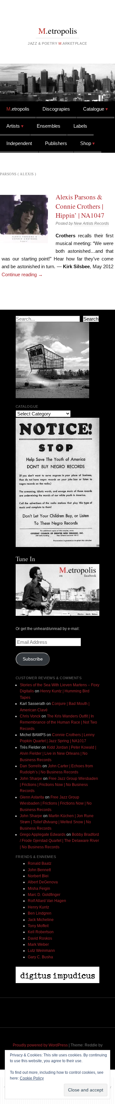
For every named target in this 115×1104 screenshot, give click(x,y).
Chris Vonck (30, 716)
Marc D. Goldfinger (44, 894)
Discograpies (56, 109)
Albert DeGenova (43, 882)
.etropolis (57, 30)
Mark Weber (38, 944)
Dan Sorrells (31, 766)
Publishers (56, 143)
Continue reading (22, 274)
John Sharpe (31, 778)
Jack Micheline (41, 919)
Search (90, 319)
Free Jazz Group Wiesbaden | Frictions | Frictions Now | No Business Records (59, 784)
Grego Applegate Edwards (42, 834)
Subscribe (33, 659)
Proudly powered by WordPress (40, 1045)
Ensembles (48, 126)
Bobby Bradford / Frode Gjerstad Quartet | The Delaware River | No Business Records (59, 840)
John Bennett (39, 870)
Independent (19, 143)
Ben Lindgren (39, 913)
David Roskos (40, 938)
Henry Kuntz (38, 907)
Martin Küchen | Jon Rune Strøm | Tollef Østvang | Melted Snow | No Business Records (57, 822)
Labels (80, 126)
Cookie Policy (32, 1078)
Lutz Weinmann (41, 950)
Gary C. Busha (40, 957)
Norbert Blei (38, 876)
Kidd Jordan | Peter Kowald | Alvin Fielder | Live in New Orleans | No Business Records (58, 753)
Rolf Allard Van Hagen (47, 901)
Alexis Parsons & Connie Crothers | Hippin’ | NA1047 (80, 206)
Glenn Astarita (32, 797)
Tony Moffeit (38, 926)
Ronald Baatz (39, 863)
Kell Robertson (41, 932)
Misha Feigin (39, 888)
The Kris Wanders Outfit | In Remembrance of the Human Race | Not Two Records (58, 722)
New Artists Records (91, 223)
